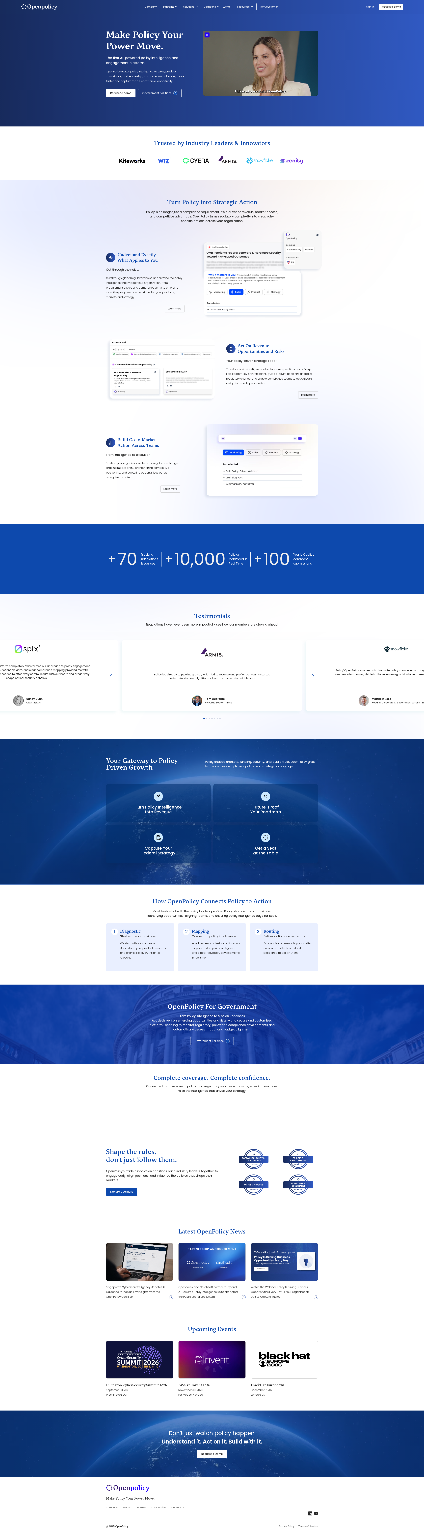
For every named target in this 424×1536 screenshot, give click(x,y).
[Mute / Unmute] (207, 34)
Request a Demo (212, 1454)
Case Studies (158, 1507)
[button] (171, 7)
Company (151, 6)
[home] (56, 7)
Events (227, 6)
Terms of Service (308, 1526)
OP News (141, 1507)
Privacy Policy (286, 1526)
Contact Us (178, 1507)
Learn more (174, 308)
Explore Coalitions (121, 1192)
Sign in (370, 6)
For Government (269, 6)
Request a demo (391, 6)
